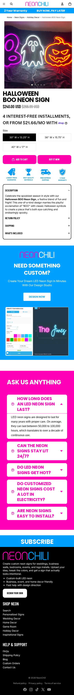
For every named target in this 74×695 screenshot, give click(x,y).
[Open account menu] (62, 4)
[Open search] (11, 4)
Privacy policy (36, 683)
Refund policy (20, 683)
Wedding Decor (11, 618)
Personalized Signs (13, 614)
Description (11, 190)
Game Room (9, 626)
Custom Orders (11, 663)
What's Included (14, 233)
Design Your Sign (15, 593)
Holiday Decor (33, 17)
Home (9, 17)
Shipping (9, 225)
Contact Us (9, 667)
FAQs (6, 651)
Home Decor (10, 622)
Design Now (37, 296)
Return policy (12, 218)
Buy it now (54, 159)
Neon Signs (19, 17)
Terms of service (52, 683)
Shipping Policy (11, 655)
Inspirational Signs (13, 634)
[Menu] (4, 4)
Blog (5, 659)
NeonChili (41, 677)
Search (7, 610)
